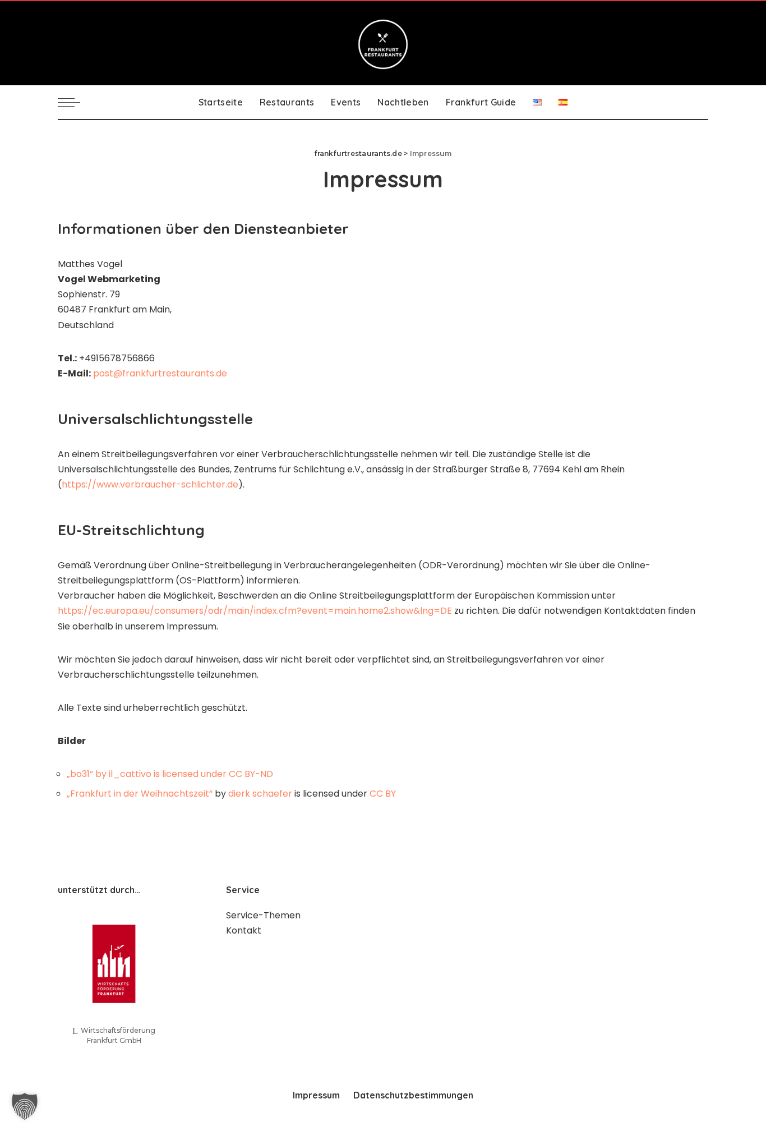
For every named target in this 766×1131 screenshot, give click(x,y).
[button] (24, 1106)
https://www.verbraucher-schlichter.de (150, 484)
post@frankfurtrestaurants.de (160, 373)
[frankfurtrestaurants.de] (383, 43)
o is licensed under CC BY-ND (209, 773)
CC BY (383, 793)
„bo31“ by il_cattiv (106, 773)
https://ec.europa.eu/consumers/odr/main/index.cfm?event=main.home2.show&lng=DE (255, 610)
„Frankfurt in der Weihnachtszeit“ (140, 793)
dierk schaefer (260, 793)
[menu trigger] (74, 102)
